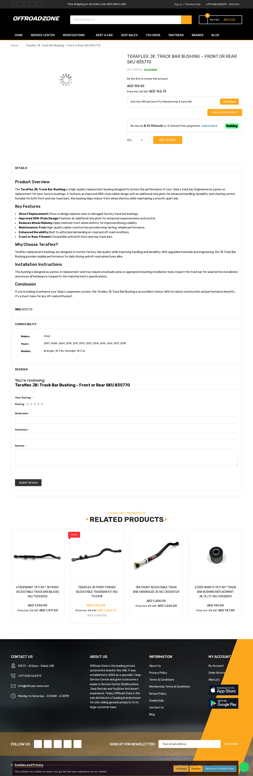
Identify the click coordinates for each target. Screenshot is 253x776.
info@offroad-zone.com (33, 686)
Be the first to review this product (147, 78)
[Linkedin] (26, 4)
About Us (155, 665)
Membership (193, 4)
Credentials (156, 700)
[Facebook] (13, 4)
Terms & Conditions (161, 679)
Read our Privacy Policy (220, 768)
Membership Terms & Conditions (169, 686)
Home (14, 45)
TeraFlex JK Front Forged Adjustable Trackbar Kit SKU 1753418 (97, 592)
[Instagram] (39, 4)
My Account (216, 665)
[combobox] (125, 19)
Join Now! (229, 101)
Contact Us (156, 707)
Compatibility (26, 324)
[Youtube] (33, 4)
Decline (196, 768)
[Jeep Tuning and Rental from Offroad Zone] (37, 19)
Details (21, 168)
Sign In (178, 4)
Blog (152, 714)
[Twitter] (20, 4)
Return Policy (157, 693)
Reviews (21, 369)
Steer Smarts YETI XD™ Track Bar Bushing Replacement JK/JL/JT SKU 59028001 (215, 592)
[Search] (186, 19)
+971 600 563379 (216, 4)
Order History (217, 672)
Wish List (214, 679)
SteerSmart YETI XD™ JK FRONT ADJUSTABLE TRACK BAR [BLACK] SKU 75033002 (37, 592)
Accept (182, 768)
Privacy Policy (158, 672)
